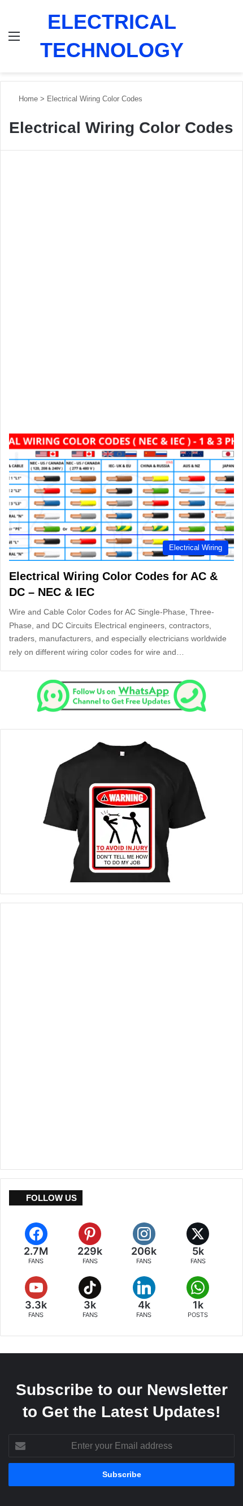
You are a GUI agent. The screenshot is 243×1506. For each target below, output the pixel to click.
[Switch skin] (209, 40)
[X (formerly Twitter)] (198, 1244)
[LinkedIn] (144, 1297)
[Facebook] (36, 1244)
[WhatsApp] (198, 1297)
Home (27, 99)
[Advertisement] (121, 299)
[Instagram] (144, 1244)
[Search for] (229, 40)
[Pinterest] (90, 1244)
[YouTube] (36, 1297)
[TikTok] (90, 1297)
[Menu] (14, 40)
